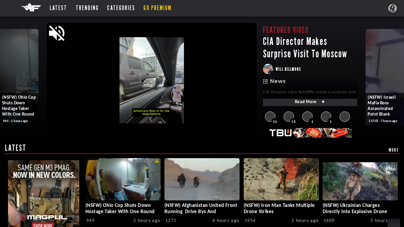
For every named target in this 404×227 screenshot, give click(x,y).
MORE (394, 150)
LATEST (16, 148)
